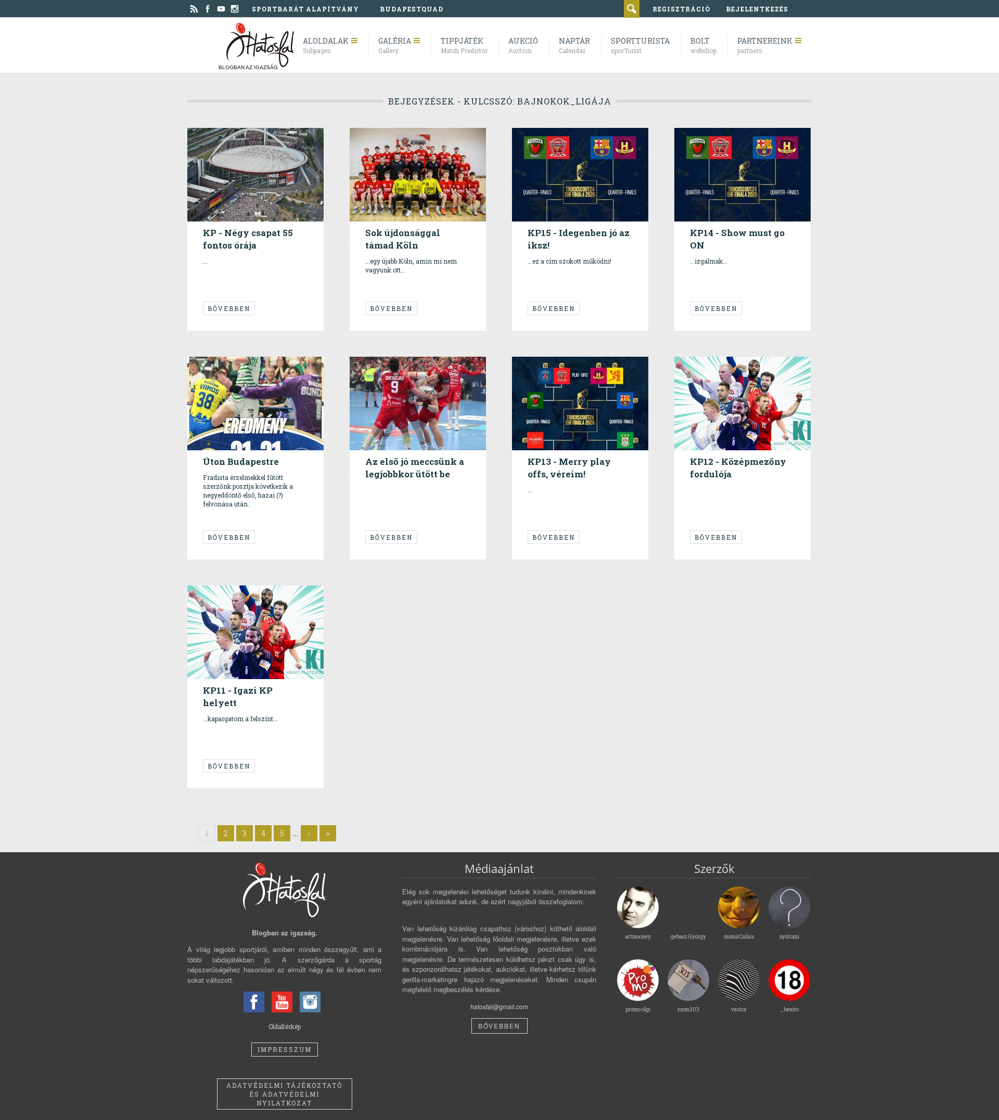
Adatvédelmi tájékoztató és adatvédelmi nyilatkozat (284, 1094)
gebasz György (231, 125)
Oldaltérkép (284, 1026)
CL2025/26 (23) (408, 148)
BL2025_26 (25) (718, 148)
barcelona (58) (233, 148)
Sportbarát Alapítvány (305, 9)
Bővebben (229, 308)
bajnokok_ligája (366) (278, 140)
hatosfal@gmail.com (499, 1006)
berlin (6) (774, 140)
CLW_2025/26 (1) (233, 377)
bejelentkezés (757, 9)
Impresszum (285, 1049)
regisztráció (681, 9)
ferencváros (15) (282, 377)
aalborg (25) (227, 140)
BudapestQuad (411, 9)
